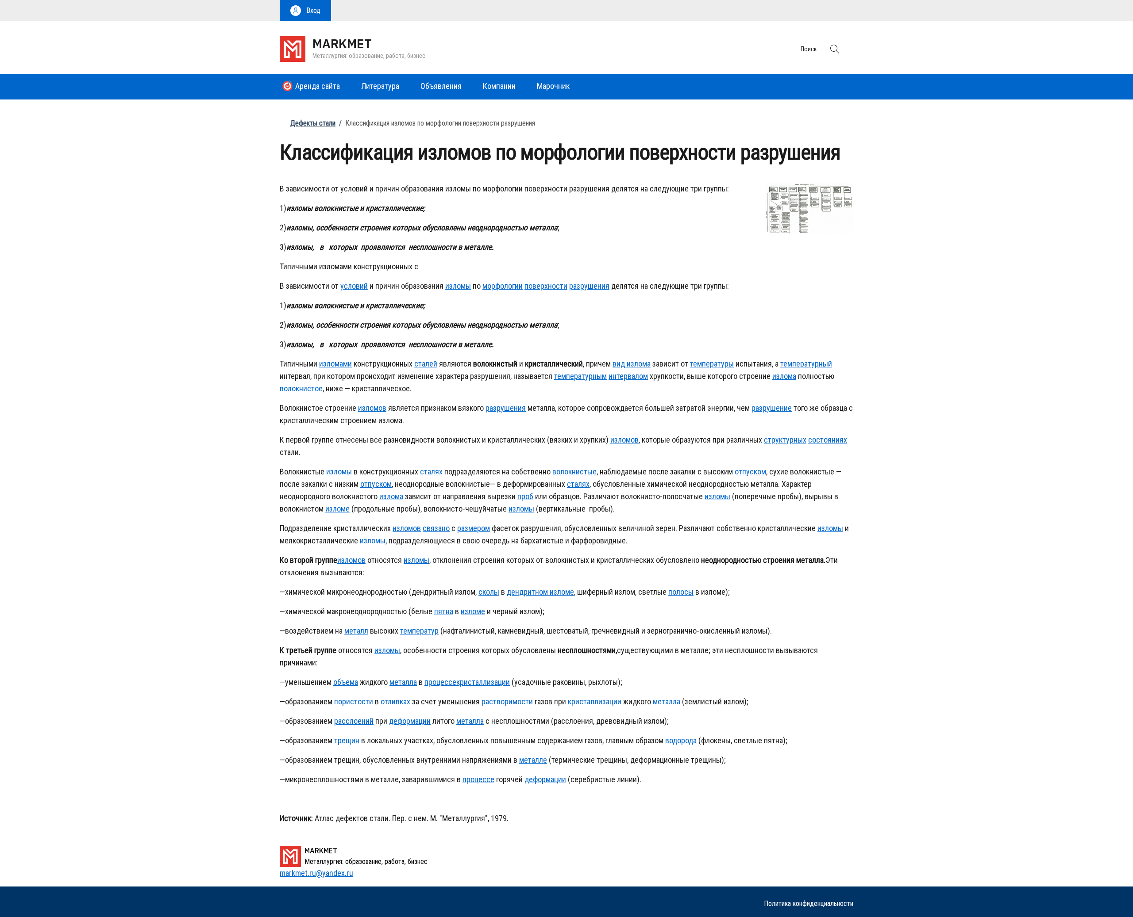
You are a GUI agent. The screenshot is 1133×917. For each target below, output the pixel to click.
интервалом (628, 376)
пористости (353, 701)
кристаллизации (483, 682)
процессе (440, 682)
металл (356, 630)
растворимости (507, 701)
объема (345, 682)
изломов (372, 408)
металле (533, 759)
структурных (785, 439)
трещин (346, 740)
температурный (806, 363)
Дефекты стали (312, 123)
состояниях (827, 439)
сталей (425, 363)
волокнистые (574, 471)
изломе (337, 508)
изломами (335, 363)
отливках (395, 701)
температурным (580, 376)
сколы (488, 591)
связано (436, 528)
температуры (712, 363)
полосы (681, 591)
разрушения (589, 285)
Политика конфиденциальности (808, 903)
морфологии (502, 285)
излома (784, 376)
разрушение (771, 408)
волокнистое (301, 388)
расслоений (354, 721)
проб (525, 496)
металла (403, 682)
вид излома (632, 363)
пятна (443, 611)
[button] (305, 10)
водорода (681, 740)
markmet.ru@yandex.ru (316, 873)
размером (473, 528)
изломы (458, 285)
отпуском (750, 471)
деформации (410, 721)
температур (419, 630)
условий (354, 285)
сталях (431, 471)
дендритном (527, 591)
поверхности (545, 285)
